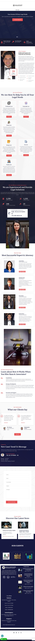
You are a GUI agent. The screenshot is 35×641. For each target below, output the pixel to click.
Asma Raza (21, 261)
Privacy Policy (17, 636)
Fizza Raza (21, 295)
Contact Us (30, 636)
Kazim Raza (21, 313)
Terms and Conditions (23, 636)
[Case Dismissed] (13, 42)
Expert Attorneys (7, 41)
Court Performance (29, 42)
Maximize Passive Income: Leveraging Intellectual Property (28, 581)
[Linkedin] (23, 271)
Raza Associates (11, 636)
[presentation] (1, 25)
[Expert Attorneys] (2, 42)
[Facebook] (19, 271)
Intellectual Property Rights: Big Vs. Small (24, 531)
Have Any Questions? (10, 453)
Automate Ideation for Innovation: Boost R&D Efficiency (28, 575)
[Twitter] (21, 271)
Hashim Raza (22, 277)
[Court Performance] (24, 42)
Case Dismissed (18, 41)
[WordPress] (25, 271)
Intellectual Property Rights (9, 530)
